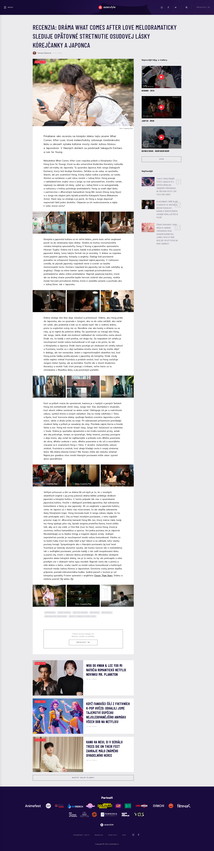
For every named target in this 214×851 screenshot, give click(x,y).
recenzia (107, 612)
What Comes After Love (82, 616)
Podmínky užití (81, 835)
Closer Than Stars (103, 575)
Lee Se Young (80, 612)
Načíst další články (83, 778)
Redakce (99, 835)
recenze (94, 612)
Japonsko (50, 612)
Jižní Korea (64, 612)
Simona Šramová (44, 53)
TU (61, 579)
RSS (124, 835)
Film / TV (40, 62)
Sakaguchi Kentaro (56, 616)
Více (161, 159)
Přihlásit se (83, 642)
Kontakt (113, 835)
